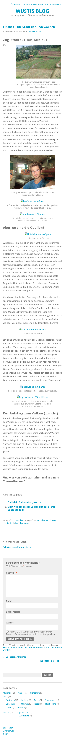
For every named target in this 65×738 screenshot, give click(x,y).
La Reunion (10, 704)
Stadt (12, 523)
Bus (38, 520)
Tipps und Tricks (23, 712)
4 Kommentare (35, 31)
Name (9, 601)
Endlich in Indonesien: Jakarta (24, 502)
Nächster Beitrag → (51, 661)
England (24, 700)
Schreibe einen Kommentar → (17, 547)
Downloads (55, 4)
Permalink (24, 523)
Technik (6, 712)
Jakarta (6, 523)
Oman (8, 708)
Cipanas (44, 520)
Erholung (52, 520)
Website (9, 623)
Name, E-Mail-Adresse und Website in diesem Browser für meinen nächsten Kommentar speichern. (31, 633)
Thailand (21, 708)
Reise (5, 697)
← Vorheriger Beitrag (14, 657)
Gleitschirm (35, 693)
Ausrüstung (24, 716)
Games (21, 693)
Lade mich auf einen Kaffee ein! (35, 4)
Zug (16, 523)
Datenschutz (8, 731)
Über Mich (15, 4)
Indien (37, 700)
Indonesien (18, 520)
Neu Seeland (50, 704)
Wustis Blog (32, 11)
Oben (5, 734)
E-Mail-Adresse (13, 612)
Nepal (37, 704)
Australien (10, 700)
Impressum (8, 728)
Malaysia (25, 704)
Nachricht (11, 573)
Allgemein (7, 693)
